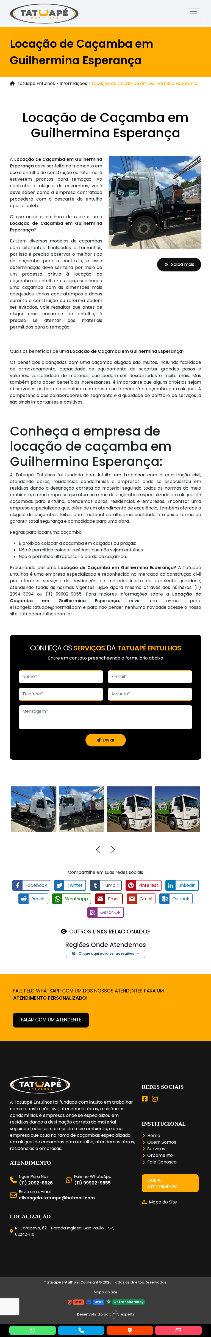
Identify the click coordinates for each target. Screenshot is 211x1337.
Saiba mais (182, 264)
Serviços (156, 1149)
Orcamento (160, 1155)
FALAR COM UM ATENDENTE (51, 1019)
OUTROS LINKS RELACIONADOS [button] (110, 931)
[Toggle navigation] (193, 13)
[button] (98, 850)
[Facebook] (145, 1098)
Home (153, 1135)
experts (127, 1314)
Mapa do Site (163, 1202)
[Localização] (130, 1330)
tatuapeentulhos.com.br (46, 614)
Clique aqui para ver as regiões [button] (106, 953)
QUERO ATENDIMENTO (163, 1183)
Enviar (109, 740)
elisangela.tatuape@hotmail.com (46, 607)
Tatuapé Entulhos (35, 475)
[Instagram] (155, 1098)
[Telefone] (81, 1330)
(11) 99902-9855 (64, 594)
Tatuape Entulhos (36, 83)
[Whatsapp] (32, 1330)
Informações (73, 83)
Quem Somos (161, 1142)
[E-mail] (178, 1330)
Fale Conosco (162, 1162)
